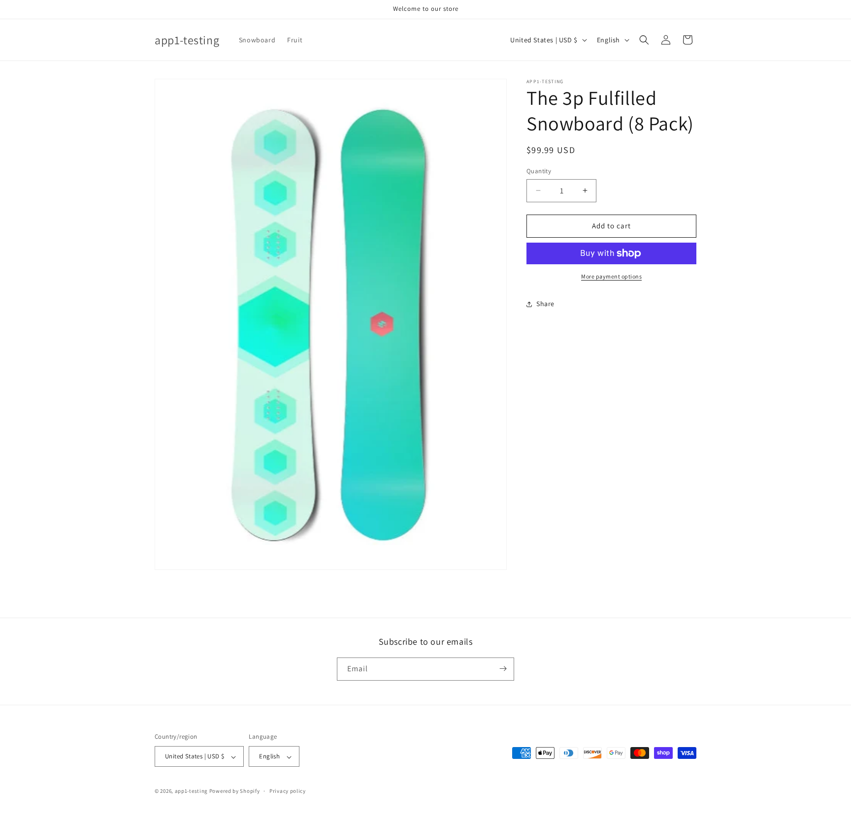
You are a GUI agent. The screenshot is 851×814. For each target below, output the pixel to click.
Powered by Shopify (234, 791)
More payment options (611, 276)
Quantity (538, 171)
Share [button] (545, 303)
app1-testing (191, 791)
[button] (644, 40)
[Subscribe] (503, 668)
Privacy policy (287, 790)
